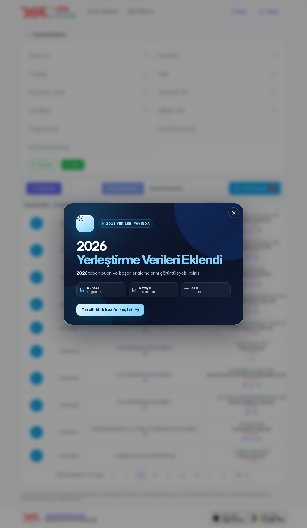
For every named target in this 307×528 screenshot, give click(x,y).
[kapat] (233, 212)
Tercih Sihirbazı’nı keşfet (107, 309)
